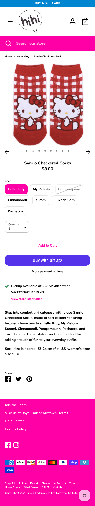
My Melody (41, 189)
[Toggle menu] (10, 21)
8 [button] (68, 151)
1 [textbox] (9, 228)
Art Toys (70, 483)
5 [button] (51, 151)
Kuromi (41, 200)
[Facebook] (8, 444)
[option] (47, 104)
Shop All (10, 483)
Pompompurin (69, 189)
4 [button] (45, 151)
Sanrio (46, 483)
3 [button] (39, 151)
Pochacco (15, 211)
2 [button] (33, 151)
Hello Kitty (16, 189)
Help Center (14, 421)
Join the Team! (16, 405)
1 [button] (26, 151)
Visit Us (57, 487)
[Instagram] (16, 444)
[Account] (72, 19)
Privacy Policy (15, 429)
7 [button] (62, 151)
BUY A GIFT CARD (47, 3)
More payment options (47, 271)
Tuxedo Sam (65, 200)
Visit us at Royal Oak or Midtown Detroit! (37, 413)
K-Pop (57, 483)
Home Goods (12, 487)
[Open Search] (8, 43)
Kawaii (34, 483)
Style (8, 181)
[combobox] (17, 227)
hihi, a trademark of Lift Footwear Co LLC (52, 493)
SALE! (45, 487)
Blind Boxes (31, 487)
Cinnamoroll (17, 200)
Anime (23, 483)
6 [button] (56, 151)
